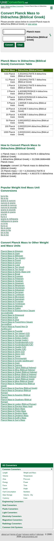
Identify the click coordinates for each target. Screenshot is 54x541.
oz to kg (4, 223)
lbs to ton (5, 235)
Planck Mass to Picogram (12, 301)
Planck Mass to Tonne (10, 356)
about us (5, 534)
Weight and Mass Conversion (14, 6)
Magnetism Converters (12, 520)
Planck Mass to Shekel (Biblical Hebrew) (19, 372)
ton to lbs (5, 233)
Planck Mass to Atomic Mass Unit (15, 272)
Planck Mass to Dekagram (12, 290)
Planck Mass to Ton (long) (12, 269)
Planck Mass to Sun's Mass (13, 420)
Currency (6, 498)
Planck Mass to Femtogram (13, 304)
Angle (25, 489)
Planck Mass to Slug (10, 320)
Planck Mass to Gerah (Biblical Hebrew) (18, 377)
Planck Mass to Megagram (12, 285)
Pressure (26, 479)
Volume (5, 476)
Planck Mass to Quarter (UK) (13, 349)
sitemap (40, 534)
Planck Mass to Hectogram (13, 288)
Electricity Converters (11, 516)
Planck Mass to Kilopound (12, 315)
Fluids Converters (10, 509)
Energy (5, 482)
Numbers (26, 492)
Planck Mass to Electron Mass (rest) (17, 406)
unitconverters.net (29, 537)
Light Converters (9, 512)
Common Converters (11, 469)
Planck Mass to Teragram (12, 281)
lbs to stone (6, 228)
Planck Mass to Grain (10, 363)
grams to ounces (8, 201)
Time (25, 485)
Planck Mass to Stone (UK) (13, 354)
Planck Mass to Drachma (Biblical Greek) (19, 388)
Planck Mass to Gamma (11, 365)
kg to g (4, 217)
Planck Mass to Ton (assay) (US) (15, 333)
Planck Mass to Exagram (12, 276)
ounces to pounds (9, 207)
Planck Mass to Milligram (12, 256)
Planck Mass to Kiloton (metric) (14, 338)
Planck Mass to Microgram (12, 297)
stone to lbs (6, 230)
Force (5, 485)
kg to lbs (4, 196)
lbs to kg (4, 198)
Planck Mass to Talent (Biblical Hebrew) (18, 368)
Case (25, 498)
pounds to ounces (9, 205)
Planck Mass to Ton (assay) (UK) (15, 336)
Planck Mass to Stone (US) (13, 352)
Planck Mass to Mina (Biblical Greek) (17, 381)
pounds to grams (8, 212)
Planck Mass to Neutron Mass (14, 413)
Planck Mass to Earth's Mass (13, 418)
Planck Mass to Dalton (11, 308)
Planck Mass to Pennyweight (13, 358)
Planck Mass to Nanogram (12, 299)
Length (5, 473)
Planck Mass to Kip (9, 317)
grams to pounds (8, 210)
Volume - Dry (28, 495)
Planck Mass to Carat (10, 265)
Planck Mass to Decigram (12, 292)
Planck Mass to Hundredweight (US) (17, 342)
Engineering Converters (12, 501)
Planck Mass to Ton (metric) (13, 258)
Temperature (28, 476)
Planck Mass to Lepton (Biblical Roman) (18, 404)
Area (4, 479)
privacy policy (29, 534)
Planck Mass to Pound (11, 260)
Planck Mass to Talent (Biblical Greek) (18, 379)
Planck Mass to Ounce (11, 263)
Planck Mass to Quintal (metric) (14, 340)
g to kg (4, 214)
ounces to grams (8, 203)
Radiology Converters (12, 523)
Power (25, 482)
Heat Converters (9, 505)
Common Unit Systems (12, 527)
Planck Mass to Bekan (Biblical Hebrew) (19, 374)
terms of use (16, 534)
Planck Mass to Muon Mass (13, 409)
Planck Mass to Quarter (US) (13, 347)
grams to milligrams (9, 219)
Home (2, 6)
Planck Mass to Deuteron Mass (14, 415)
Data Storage (7, 495)
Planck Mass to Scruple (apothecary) (17, 361)
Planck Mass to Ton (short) (12, 267)
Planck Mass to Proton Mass (13, 411)
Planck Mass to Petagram (12, 279)
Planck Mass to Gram (10, 253)
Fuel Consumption (9, 492)
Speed (5, 489)
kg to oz (4, 226)
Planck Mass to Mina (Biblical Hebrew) (18, 370)
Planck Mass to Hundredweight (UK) (17, 345)
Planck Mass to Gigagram (12, 283)
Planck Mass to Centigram (12, 295)
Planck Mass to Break (10, 274)
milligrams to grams (9, 221)
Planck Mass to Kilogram (12, 251)
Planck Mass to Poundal (11, 331)
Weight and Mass (29, 473)
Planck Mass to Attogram (12, 306)
